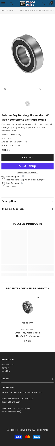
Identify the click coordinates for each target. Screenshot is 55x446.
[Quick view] (37, 297)
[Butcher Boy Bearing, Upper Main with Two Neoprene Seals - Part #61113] (27, 307)
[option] (27, 53)
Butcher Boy (15, 135)
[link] (14, 269)
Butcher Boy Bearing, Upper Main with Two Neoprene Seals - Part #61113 (27, 335)
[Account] (43, 3)
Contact (5, 368)
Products (12, 10)
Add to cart (27, 158)
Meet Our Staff (7, 364)
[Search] (11, 3)
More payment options (27, 173)
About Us (5, 371)
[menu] (3, 3)
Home (3, 10)
